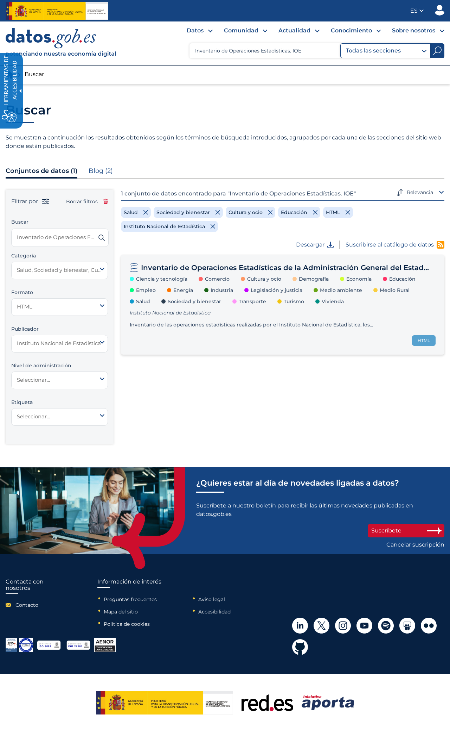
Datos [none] (195, 30)
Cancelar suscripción (415, 545)
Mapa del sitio (121, 612)
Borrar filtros (82, 201)
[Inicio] (61, 43)
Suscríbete (386, 530)
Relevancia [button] (420, 192)
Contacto (26, 605)
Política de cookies (127, 624)
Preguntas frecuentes (130, 599)
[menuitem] (194, 32)
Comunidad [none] (241, 30)
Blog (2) (101, 171)
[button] (417, 10)
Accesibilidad (214, 612)
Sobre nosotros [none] (413, 30)
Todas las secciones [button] (373, 50)
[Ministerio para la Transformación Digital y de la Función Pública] (57, 11)
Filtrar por (25, 201)
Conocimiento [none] (351, 30)
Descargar (310, 245)
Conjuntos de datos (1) (41, 171)
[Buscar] (102, 238)
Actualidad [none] (294, 30)
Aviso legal (211, 599)
